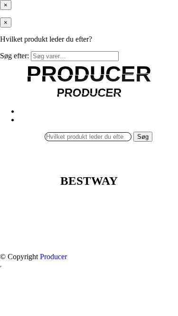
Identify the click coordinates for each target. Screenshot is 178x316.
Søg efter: (14, 56)
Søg (143, 136)
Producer (53, 257)
